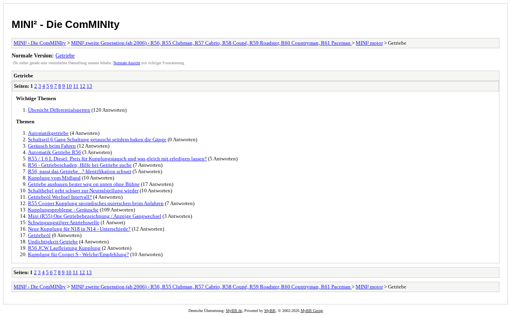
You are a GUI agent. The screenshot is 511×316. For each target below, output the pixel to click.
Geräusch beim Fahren (52, 146)
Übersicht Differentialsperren (59, 110)
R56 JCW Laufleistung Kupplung (64, 248)
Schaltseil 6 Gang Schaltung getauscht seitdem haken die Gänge (97, 139)
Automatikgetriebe (48, 133)
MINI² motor (369, 43)
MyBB (269, 310)
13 (89, 86)
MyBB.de (234, 310)
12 (82, 86)
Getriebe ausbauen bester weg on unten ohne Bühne (84, 184)
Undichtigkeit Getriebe (53, 242)
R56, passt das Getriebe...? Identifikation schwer (79, 171)
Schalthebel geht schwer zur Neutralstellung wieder (83, 191)
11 (76, 86)
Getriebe (65, 55)
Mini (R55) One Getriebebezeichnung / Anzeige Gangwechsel (94, 216)
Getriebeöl (39, 235)
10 (69, 86)
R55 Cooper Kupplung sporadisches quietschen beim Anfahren (96, 203)
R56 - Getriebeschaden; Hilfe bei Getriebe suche (80, 165)
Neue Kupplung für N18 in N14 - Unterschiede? (79, 229)
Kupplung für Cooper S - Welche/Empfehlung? (78, 254)
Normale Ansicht (126, 63)
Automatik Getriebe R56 (54, 152)
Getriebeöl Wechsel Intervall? (60, 197)
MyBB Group (312, 310)
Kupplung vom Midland (54, 178)
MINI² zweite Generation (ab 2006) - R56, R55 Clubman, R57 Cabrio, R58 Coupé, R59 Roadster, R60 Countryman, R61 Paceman (211, 43)
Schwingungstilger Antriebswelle (63, 222)
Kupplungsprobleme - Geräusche (63, 210)
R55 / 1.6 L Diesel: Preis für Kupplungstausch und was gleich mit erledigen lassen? (117, 159)
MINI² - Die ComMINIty (65, 24)
